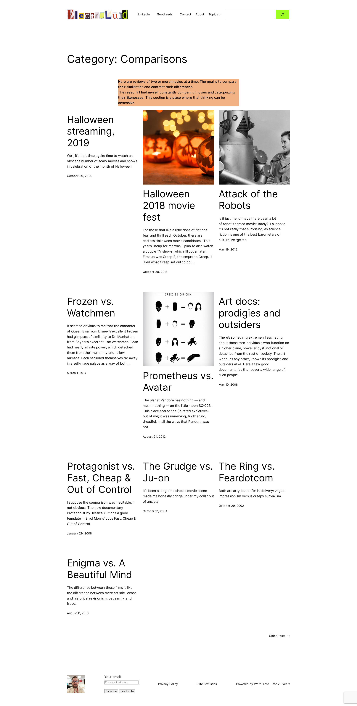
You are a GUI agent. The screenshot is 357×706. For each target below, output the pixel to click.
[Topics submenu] (220, 14)
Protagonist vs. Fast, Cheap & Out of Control (101, 478)
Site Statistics (207, 684)
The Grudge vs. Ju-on (178, 472)
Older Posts (279, 636)
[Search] (282, 14)
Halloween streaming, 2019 (91, 131)
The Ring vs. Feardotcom (247, 472)
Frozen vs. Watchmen (91, 307)
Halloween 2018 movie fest (169, 205)
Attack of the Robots (248, 199)
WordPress (261, 684)
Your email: (113, 677)
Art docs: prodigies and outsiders (249, 313)
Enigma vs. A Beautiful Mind (99, 568)
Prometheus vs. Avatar (178, 381)
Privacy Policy (168, 684)
